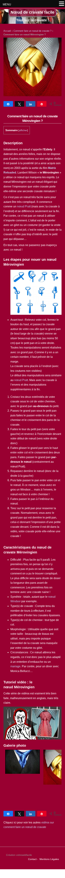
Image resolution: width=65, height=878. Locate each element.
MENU (7, 4)
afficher (23, 130)
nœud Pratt (24, 206)
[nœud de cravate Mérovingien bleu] (22, 772)
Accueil (7, 31)
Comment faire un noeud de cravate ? (32, 31)
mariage (15, 666)
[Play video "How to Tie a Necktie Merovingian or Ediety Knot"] (32, 723)
